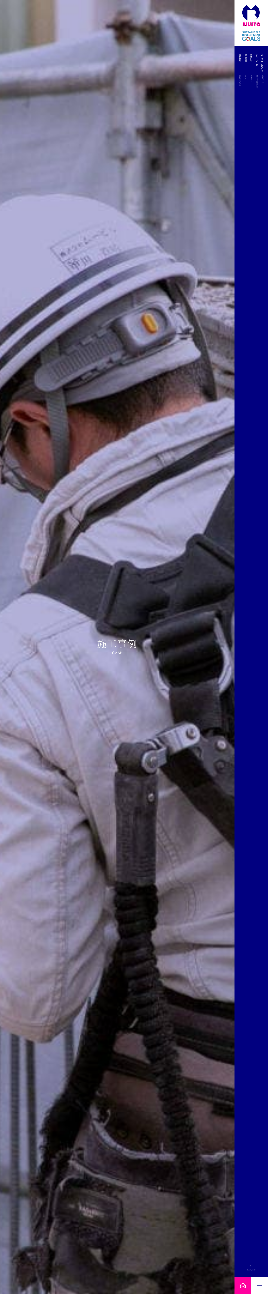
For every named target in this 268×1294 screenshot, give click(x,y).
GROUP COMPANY (257, 81)
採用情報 (240, 58)
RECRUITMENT (240, 80)
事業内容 (251, 58)
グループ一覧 (257, 60)
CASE (245, 77)
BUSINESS (251, 78)
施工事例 (246, 58)
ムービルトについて (262, 63)
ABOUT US (263, 79)
